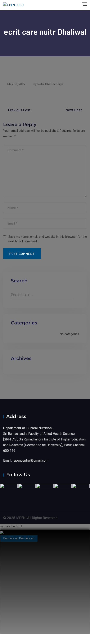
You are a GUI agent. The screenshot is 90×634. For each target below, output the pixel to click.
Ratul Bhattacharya (50, 84)
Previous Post (19, 109)
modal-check (9, 526)
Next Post (74, 109)
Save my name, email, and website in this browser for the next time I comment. (47, 239)
